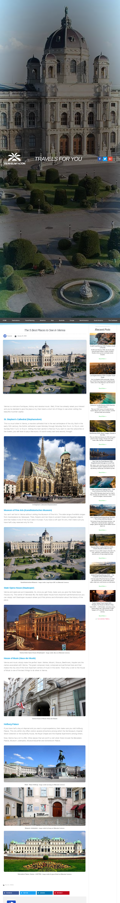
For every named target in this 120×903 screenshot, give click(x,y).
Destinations (16, 320)
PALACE (7, 885)
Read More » (102, 359)
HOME (5, 320)
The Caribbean (112, 320)
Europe (72, 320)
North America (84, 320)
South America (98, 320)
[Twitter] (105, 159)
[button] (11, 893)
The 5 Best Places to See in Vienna (44, 330)
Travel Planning (29, 320)
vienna (12, 885)
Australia (61, 320)
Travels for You (58, 159)
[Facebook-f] (100, 159)
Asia (52, 320)
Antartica (43, 320)
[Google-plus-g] (110, 159)
